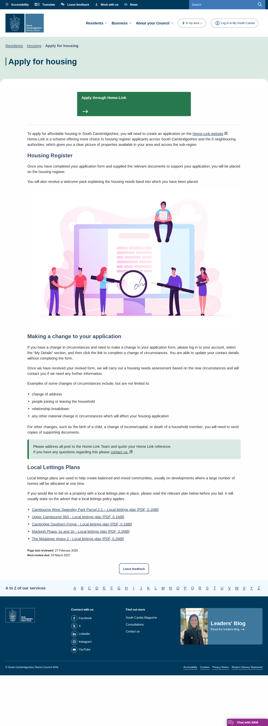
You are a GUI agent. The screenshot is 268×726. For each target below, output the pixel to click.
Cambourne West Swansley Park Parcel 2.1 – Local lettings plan (95, 510)
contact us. (120, 452)
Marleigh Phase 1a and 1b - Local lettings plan (81, 531)
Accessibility (190, 667)
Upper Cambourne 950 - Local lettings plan (78, 517)
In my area (192, 23)
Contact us (133, 631)
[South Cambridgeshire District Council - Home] (24, 23)
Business (120, 23)
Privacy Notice (220, 667)
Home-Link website (208, 134)
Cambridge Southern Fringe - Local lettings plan (82, 524)
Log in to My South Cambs (238, 23)
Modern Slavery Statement (247, 667)
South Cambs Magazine (141, 617)
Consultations (135, 624)
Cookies (204, 667)
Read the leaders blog (225, 629)
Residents (94, 23)
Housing (34, 46)
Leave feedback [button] (134, 569)
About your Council (153, 23)
